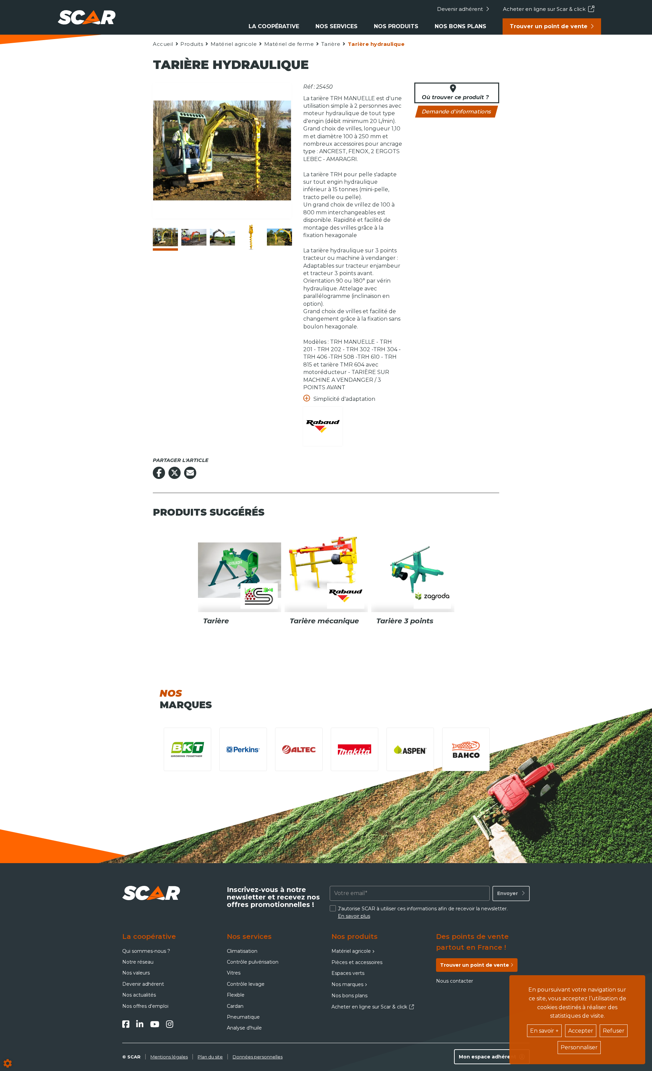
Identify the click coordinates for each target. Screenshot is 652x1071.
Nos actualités (139, 995)
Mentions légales (169, 1056)
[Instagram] (169, 1024)
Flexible (235, 995)
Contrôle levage (246, 984)
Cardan (235, 1006)
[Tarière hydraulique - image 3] (222, 237)
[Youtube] (154, 1024)
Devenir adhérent (460, 9)
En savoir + (544, 1031)
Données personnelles (258, 1056)
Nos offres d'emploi (145, 1006)
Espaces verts (347, 973)
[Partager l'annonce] (190, 473)
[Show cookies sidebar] (7, 1063)
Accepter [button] (580, 1031)
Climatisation (242, 951)
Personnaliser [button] (579, 1047)
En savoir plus (354, 916)
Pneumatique (243, 1017)
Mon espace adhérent (487, 1057)
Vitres (233, 973)
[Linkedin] (139, 1024)
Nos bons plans (460, 26)
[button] (376, 44)
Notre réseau (137, 962)
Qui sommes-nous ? (146, 951)
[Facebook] (125, 1024)
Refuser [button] (613, 1031)
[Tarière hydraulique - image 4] (251, 237)
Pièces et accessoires (356, 962)
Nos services (336, 26)
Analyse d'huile (244, 1028)
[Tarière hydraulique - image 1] (165, 237)
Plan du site (210, 1056)
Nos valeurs (136, 973)
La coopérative (274, 26)
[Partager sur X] (174, 473)
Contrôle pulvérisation (252, 962)
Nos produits (396, 26)
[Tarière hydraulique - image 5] (279, 237)
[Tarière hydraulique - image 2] (193, 237)
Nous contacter (454, 981)
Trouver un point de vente (548, 26)
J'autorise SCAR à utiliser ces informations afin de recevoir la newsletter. (423, 912)
